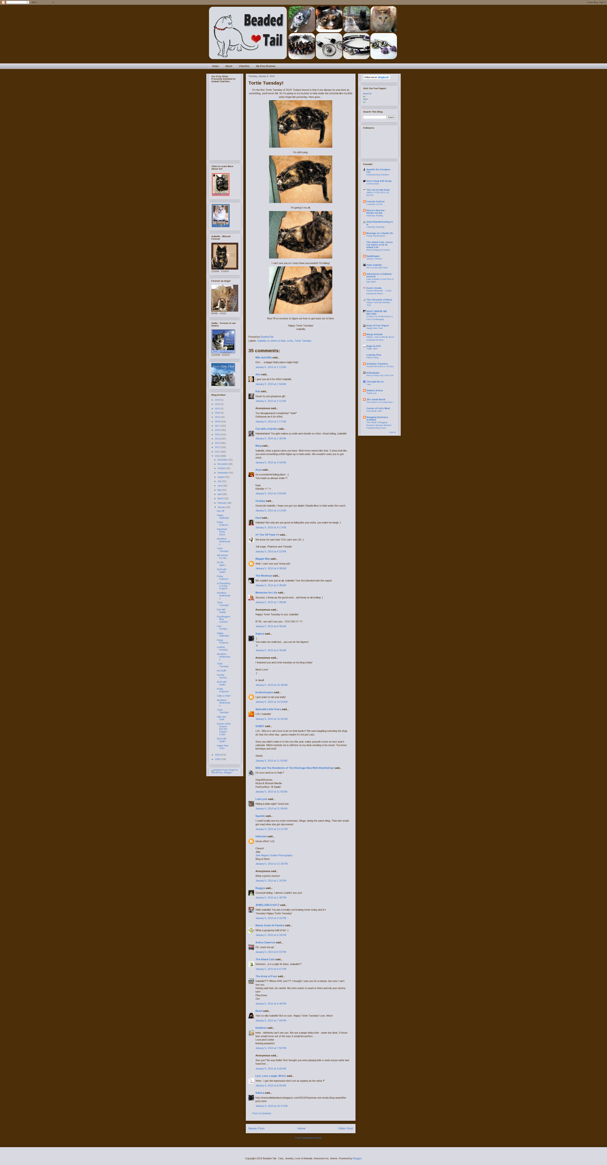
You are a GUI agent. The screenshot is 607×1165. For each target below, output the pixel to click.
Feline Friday (372, 357)
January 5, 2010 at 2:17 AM (270, 421)
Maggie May (262, 558)
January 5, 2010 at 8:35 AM (270, 626)
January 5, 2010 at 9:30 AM (270, 650)
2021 (218, 408)
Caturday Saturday (375, 227)
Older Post (345, 1128)
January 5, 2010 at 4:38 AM (270, 568)
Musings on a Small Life (379, 233)
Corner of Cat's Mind (378, 408)
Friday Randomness (376, 236)
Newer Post (256, 1128)
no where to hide (276, 340)
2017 (218, 425)
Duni (258, 517)
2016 (218, 430)
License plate (372, 183)
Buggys (260, 888)
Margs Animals (374, 334)
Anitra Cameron (265, 942)
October (222, 468)
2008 (218, 759)
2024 (218, 400)
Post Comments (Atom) (308, 1138)
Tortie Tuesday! (223, 549)
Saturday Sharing (374, 215)
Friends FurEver (375, 201)
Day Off (220, 511)
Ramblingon (373, 256)
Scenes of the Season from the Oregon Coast (224, 729)
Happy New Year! (222, 747)
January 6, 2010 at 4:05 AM (270, 1068)
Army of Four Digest (377, 325)
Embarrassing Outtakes (377, 174)
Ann (258, 374)
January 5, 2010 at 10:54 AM (271, 702)
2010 (218, 456)
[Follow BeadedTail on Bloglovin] (376, 78)
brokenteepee (264, 692)
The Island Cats (265, 959)
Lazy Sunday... (223, 627)
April (220, 494)
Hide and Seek (221, 718)
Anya (258, 469)
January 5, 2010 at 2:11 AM (270, 401)
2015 (218, 434)
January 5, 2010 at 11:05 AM (271, 791)
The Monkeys (263, 575)
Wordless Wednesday (223, 541)
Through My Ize (375, 381)
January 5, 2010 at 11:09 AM (271, 808)
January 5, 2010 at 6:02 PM (270, 952)
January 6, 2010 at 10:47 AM (271, 1106)
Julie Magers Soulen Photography (274, 855)
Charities (244, 66)
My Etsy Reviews (265, 66)
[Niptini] (364, 102)
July (220, 481)
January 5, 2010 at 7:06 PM (270, 1020)
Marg (258, 445)
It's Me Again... (222, 563)
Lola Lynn (261, 799)
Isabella (261, 340)
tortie (290, 340)
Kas (257, 391)
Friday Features (222, 523)
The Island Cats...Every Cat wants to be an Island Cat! (379, 245)
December (223, 459)
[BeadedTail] (364, 96)
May (220, 490)
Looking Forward (222, 648)
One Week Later (374, 411)
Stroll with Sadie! (222, 570)
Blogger (357, 1158)
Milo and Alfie (263, 357)
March (221, 498)
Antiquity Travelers (377, 364)
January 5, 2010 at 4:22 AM (270, 551)
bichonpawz (373, 373)
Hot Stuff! (221, 670)
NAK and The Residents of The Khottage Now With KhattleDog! (294, 768)
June (220, 485)
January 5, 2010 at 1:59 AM (270, 384)
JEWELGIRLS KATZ (267, 905)
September (223, 472)
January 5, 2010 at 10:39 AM (271, 685)
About (228, 66)
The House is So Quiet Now (379, 402)
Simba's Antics (374, 390)
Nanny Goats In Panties (269, 925)
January (222, 507)
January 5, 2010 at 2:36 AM (270, 438)
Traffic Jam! (371, 348)
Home (215, 66)
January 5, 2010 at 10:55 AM (271, 719)
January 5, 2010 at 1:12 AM (270, 367)
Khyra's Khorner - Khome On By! (376, 211)
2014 (218, 438)
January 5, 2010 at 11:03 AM (271, 760)
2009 (218, 754)
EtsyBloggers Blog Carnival (223, 619)
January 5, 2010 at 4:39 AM (270, 585)
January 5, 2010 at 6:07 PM (270, 969)
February (222, 503)
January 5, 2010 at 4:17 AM (270, 527)
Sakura (259, 633)
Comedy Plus (373, 355)
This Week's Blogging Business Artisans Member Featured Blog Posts (378, 425)
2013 (218, 443)
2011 (217, 451)
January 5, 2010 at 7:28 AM (270, 602)
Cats (368, 384)
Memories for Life (266, 592)
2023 (218, 404)
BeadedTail (367, 94)
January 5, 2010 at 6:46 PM (270, 1003)
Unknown (261, 836)
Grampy (260, 501)
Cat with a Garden (266, 428)
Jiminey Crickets (374, 259)
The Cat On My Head (377, 190)
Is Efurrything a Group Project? (223, 586)
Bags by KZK (373, 346)
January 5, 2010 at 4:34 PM (270, 935)
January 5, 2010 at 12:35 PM (271, 863)
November (223, 464)
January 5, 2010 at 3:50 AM (270, 493)
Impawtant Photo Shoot (222, 532)
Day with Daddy (221, 610)
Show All (392, 432)
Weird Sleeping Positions (378, 250)
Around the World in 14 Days (380, 366)
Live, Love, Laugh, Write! (270, 1076)
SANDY (259, 726)
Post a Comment (261, 1113)
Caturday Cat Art (374, 204)
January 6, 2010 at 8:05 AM (270, 1085)
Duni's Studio (374, 288)
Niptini (365, 99)
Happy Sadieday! (223, 516)
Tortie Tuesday (302, 340)
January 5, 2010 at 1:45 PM (270, 897)
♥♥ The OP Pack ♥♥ (267, 534)
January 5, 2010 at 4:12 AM (270, 510)
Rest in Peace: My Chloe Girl (379, 375)
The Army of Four (266, 976)
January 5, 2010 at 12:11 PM (271, 829)
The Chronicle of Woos (379, 299)
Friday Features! (223, 690)
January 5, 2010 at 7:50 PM (270, 1048)
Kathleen (261, 1028)
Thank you (371, 393)
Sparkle (260, 816)
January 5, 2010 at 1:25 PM (270, 880)
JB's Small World (375, 399)
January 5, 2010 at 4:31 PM (270, 918)
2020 (218, 413)
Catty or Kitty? (224, 696)
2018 (218, 421)
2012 (218, 447)
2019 (218, 417)
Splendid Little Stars (268, 709)
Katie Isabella (374, 265)
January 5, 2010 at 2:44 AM (270, 462)
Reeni (259, 1011)
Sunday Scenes (222, 676)
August (221, 477)
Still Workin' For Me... (222, 556)
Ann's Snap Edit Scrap (379, 181)
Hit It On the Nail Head (377, 267)
